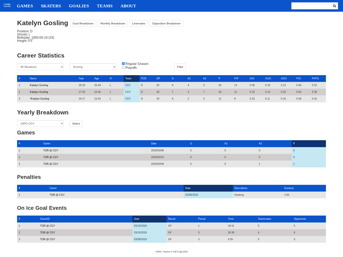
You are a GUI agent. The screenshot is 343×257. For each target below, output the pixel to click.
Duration (289, 188)
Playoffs (131, 67)
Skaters (51, 6)
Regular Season (136, 63)
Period (201, 218)
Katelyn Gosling (39, 85)
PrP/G (315, 78)
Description (240, 188)
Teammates (264, 218)
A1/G (268, 78)
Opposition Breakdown (166, 23)
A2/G (284, 78)
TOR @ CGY (50, 150)
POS (143, 78)
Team (128, 78)
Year (81, 78)
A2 (204, 78)
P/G (298, 78)
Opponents (300, 218)
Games (25, 6)
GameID (45, 218)
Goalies (79, 6)
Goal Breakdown (83, 23)
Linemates (138, 23)
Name (33, 78)
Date (153, 143)
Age (96, 78)
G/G (252, 78)
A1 (189, 78)
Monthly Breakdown (112, 23)
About (128, 6)
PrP (236, 78)
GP (158, 78)
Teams (105, 6)
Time (231, 218)
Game (46, 143)
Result (171, 218)
